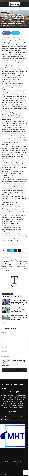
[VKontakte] (21, 416)
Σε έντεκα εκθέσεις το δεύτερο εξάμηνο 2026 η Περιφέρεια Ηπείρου (18, 309)
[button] (2, 4)
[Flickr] (13, 416)
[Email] (19, 250)
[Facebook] (8, 250)
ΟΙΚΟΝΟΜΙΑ (8, 8)
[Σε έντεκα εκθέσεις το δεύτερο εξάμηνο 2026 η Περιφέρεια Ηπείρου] (6, 310)
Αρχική (2, 8)
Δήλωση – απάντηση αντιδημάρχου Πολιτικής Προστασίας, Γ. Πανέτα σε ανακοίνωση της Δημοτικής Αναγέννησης (8, 265)
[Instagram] (17, 416)
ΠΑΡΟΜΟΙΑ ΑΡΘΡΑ (7, 294)
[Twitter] (12, 250)
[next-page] (5, 323)
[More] (22, 33)
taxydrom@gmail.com (13, 463)
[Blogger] (5, 416)
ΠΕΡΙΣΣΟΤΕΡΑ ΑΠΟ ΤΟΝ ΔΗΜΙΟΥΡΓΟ (12, 296)
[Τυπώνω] (15, 250)
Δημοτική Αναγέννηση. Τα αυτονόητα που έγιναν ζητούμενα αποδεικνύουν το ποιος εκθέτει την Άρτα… (21, 264)
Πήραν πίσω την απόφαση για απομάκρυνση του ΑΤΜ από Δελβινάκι (18, 317)
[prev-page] (3, 323)
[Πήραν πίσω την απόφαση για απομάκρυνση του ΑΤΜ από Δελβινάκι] (6, 317)
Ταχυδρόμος (6, 25)
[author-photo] (14, 283)
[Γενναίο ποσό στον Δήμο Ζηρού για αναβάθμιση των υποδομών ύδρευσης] (6, 302)
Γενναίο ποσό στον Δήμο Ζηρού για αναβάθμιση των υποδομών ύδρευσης (18, 302)
